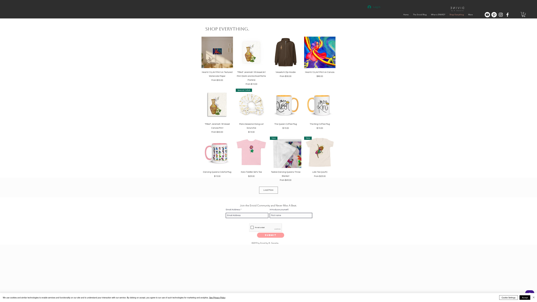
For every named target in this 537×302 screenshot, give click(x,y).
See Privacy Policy (217, 297)
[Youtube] (487, 14)
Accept (525, 297)
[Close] (533, 297)
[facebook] (507, 14)
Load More (268, 190)
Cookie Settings (508, 297)
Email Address (233, 209)
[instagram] (500, 14)
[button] (524, 14)
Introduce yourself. (279, 209)
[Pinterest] (494, 14)
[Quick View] (217, 52)
